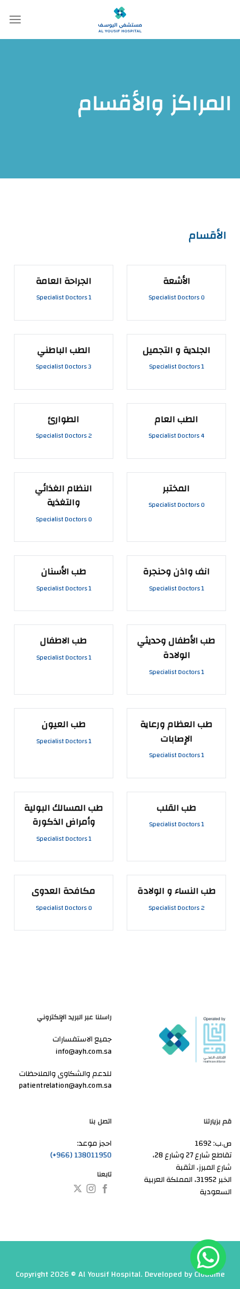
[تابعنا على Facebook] (104, 1189)
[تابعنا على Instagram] (91, 1189)
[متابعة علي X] (77, 1189)
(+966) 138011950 (81, 1155)
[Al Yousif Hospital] (120, 19)
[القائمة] (15, 19)
